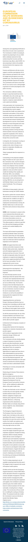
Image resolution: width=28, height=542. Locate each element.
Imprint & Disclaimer (9, 521)
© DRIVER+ (18, 540)
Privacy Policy (19, 521)
